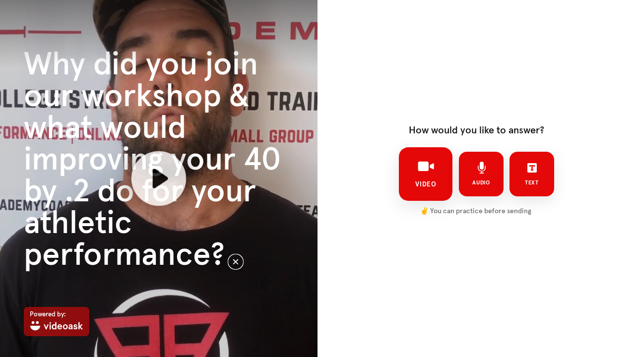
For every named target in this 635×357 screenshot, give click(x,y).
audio (481, 182)
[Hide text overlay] (236, 262)
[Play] (158, 178)
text (532, 182)
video (426, 184)
